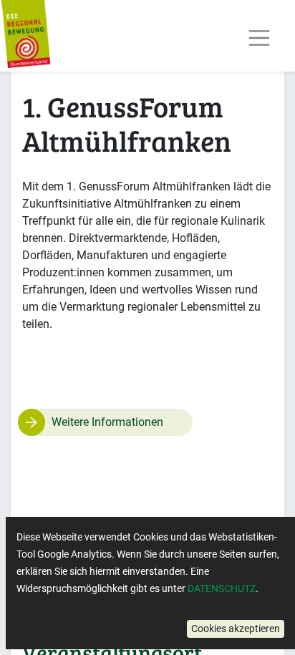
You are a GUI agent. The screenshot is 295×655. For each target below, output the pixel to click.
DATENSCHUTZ (222, 588)
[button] (235, 629)
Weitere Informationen (107, 422)
